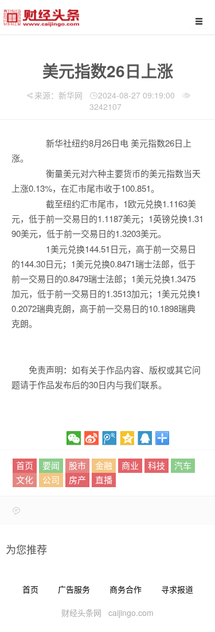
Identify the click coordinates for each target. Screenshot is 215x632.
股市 (77, 465)
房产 (77, 479)
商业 (130, 465)
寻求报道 (177, 589)
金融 (103, 465)
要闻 (51, 465)
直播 (103, 479)
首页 (24, 465)
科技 (156, 465)
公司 (51, 479)
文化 (24, 479)
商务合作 (126, 589)
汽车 (182, 465)
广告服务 (74, 589)
